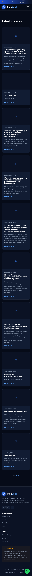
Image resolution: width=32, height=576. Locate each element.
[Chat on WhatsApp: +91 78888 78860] (27, 571)
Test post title (10, 95)
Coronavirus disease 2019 (15, 412)
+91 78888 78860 (23, 1)
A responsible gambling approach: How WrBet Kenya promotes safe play (15, 52)
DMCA (4, 538)
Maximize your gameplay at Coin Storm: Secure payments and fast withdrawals (15, 133)
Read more (8, 67)
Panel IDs (5, 523)
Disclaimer (5, 541)
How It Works (6, 516)
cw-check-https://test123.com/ (13, 375)
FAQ (3, 526)
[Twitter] (4, 507)
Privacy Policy (6, 535)
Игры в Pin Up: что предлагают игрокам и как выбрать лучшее (15, 277)
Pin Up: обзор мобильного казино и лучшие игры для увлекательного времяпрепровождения (15, 228)
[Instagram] (8, 507)
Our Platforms (6, 520)
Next (17, 475)
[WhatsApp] (12, 507)
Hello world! (9, 456)
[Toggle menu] (28, 7)
